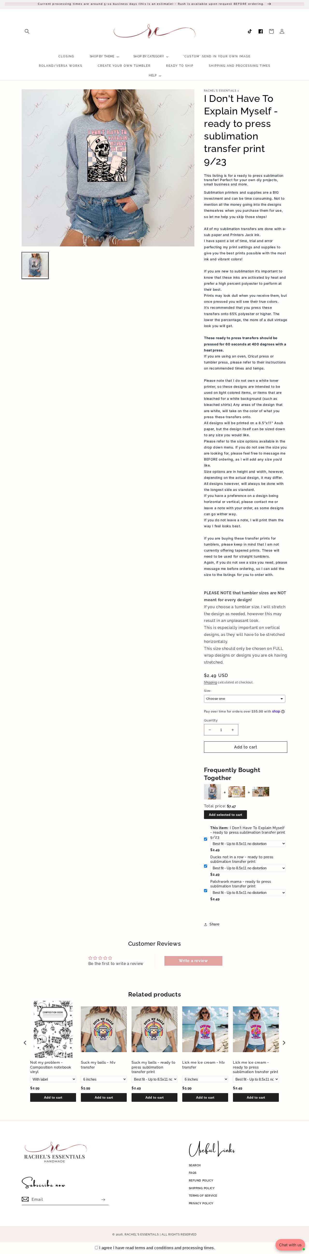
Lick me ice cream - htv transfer (203, 1064)
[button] (27, 31)
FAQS (193, 1173)
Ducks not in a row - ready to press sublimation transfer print (241, 859)
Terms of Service (203, 1195)
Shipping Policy (202, 1188)
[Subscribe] (103, 1199)
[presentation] (25, 1042)
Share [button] (214, 924)
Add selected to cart (225, 815)
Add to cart (53, 1097)
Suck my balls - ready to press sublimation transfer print (153, 1067)
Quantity (211, 720)
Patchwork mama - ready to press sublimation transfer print (240, 884)
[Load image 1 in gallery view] (35, 265)
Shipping (210, 682)
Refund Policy (201, 1180)
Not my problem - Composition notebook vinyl (50, 1067)
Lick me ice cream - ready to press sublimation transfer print (255, 1067)
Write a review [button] (193, 960)
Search (195, 1165)
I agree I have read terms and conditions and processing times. (157, 1248)
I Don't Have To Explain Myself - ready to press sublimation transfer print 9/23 (247, 832)
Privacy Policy (201, 1203)
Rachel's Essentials (142, 1234)
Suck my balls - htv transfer (98, 1064)
